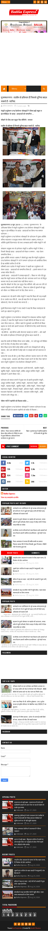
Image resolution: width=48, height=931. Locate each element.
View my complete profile (9, 497)
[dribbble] (22, 924)
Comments (35, 553)
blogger (43, 446)
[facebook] (34, 2)
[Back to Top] (33, 924)
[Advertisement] (24, 60)
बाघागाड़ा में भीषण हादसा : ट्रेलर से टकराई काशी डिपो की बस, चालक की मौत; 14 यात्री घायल (29, 718)
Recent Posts (12, 553)
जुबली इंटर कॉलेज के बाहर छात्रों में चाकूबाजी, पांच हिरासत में (28, 569)
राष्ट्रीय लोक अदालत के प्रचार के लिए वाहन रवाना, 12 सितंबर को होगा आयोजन (29, 559)
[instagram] (42, 2)
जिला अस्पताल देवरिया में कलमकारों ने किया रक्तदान (27, 829)
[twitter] (38, 2)
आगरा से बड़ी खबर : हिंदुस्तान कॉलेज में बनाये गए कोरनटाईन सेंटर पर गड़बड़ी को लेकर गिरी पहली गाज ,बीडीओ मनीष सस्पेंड (28, 842)
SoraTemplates (17, 928)
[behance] (45, 2)
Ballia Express (9, 493)
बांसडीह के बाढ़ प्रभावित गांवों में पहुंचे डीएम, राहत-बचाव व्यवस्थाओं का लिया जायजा (29, 591)
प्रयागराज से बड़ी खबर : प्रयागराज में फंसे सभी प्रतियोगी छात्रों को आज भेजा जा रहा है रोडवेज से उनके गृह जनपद (29, 805)
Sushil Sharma (36, 928)
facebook (33, 446)
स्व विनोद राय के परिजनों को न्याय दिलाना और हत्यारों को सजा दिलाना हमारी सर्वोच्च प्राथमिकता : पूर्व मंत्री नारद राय (30, 533)
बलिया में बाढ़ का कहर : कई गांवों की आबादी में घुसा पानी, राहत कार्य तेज (30, 580)
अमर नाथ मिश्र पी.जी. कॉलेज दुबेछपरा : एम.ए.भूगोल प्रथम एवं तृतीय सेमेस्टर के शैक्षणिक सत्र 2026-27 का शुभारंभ (29, 704)
